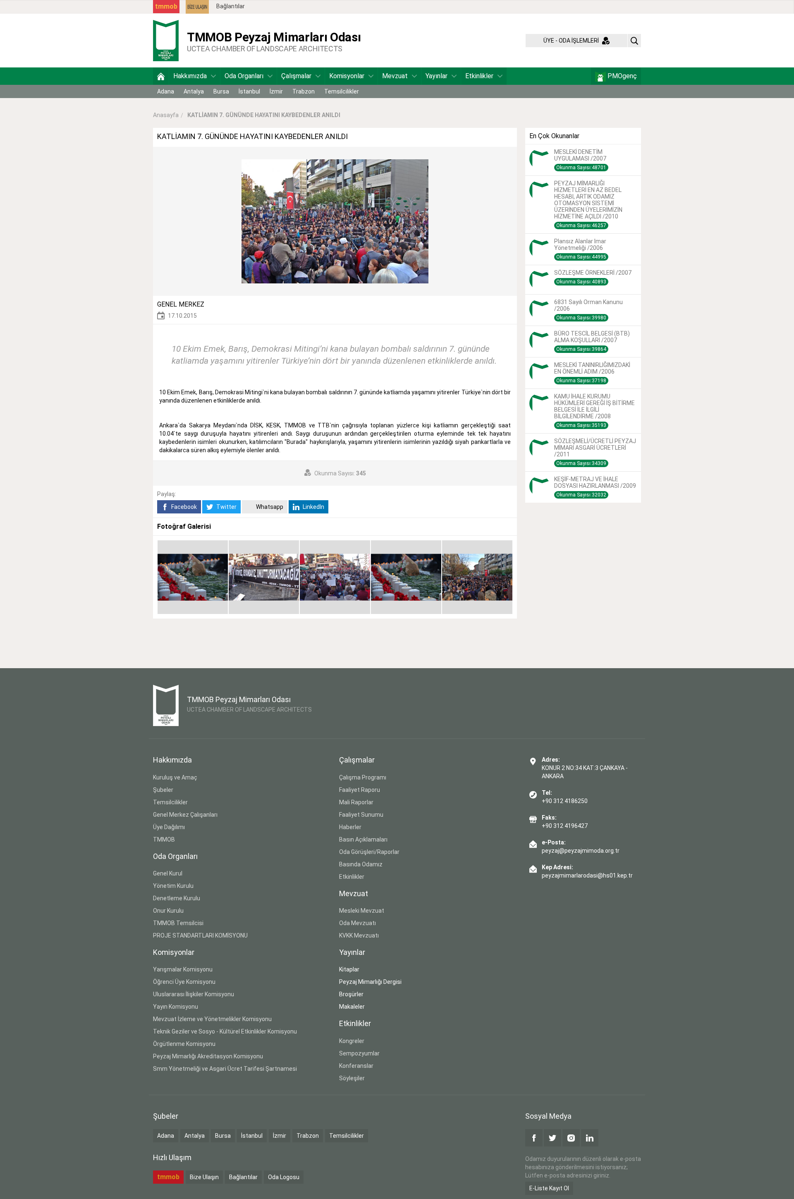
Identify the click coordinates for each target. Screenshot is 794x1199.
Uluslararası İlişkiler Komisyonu (193, 994)
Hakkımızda (190, 76)
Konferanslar (356, 1065)
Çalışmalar (296, 76)
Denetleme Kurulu (176, 898)
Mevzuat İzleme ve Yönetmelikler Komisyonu (212, 1019)
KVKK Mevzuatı (359, 935)
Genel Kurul (167, 873)
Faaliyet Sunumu (361, 814)
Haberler (350, 827)
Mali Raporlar (356, 802)
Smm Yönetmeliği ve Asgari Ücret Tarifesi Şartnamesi (225, 1068)
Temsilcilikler (341, 91)
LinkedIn (312, 507)
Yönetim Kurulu (173, 885)
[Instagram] (571, 1137)
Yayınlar (436, 76)
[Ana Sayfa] (161, 76)
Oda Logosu (283, 1177)
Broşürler (351, 994)
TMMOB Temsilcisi (178, 923)
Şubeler (163, 790)
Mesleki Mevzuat (361, 910)
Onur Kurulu (168, 910)
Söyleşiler (352, 1078)
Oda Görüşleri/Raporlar (369, 852)
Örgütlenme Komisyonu (184, 1044)
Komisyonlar (346, 76)
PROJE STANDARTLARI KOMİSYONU (200, 935)
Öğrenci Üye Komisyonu (184, 981)
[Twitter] (552, 1137)
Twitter (226, 507)
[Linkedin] (589, 1137)
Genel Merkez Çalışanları (185, 814)
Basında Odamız (361, 864)
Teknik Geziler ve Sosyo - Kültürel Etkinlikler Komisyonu (225, 1031)
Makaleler (352, 1006)
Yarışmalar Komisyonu (183, 969)
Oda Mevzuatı (357, 923)
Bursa (221, 91)
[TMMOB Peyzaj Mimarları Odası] (166, 40)
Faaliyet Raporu (359, 790)
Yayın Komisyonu (175, 1006)
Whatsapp (269, 507)
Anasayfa (166, 115)
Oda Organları (244, 76)
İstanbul (249, 91)
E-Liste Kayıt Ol (549, 1188)
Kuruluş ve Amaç (175, 777)
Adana (165, 91)
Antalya (194, 91)
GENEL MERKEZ (180, 304)
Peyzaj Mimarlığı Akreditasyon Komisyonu (208, 1056)
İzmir (276, 91)
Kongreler (351, 1041)
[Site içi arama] (634, 40)
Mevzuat (395, 76)
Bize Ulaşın (204, 1177)
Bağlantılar (230, 6)
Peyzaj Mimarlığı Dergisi (370, 981)
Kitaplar (349, 969)
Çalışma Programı (362, 777)
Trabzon (303, 91)
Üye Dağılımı (169, 827)
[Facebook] (534, 1137)
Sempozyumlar (359, 1053)
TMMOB (164, 839)
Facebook (183, 507)
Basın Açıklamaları (363, 839)
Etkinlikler (479, 76)
